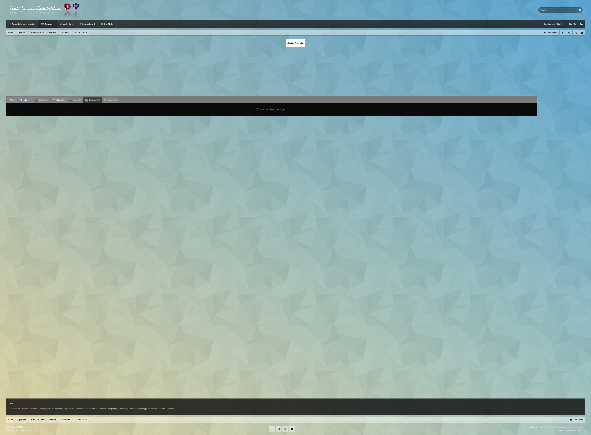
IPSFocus (22, 427)
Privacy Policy (22, 430)
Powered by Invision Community (571, 430)
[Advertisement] (295, 70)
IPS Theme (10, 427)
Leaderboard (88, 24)
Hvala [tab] (60, 100)
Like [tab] (26, 100)
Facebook (563, 32)
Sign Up (572, 24)
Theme (9, 430)
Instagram (576, 32)
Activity (67, 24)
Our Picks (108, 24)
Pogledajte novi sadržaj (23, 24)
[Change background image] (581, 24)
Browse (48, 24)
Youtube (582, 32)
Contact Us (36, 430)
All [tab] (12, 100)
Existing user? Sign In (554, 24)
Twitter (569, 32)
